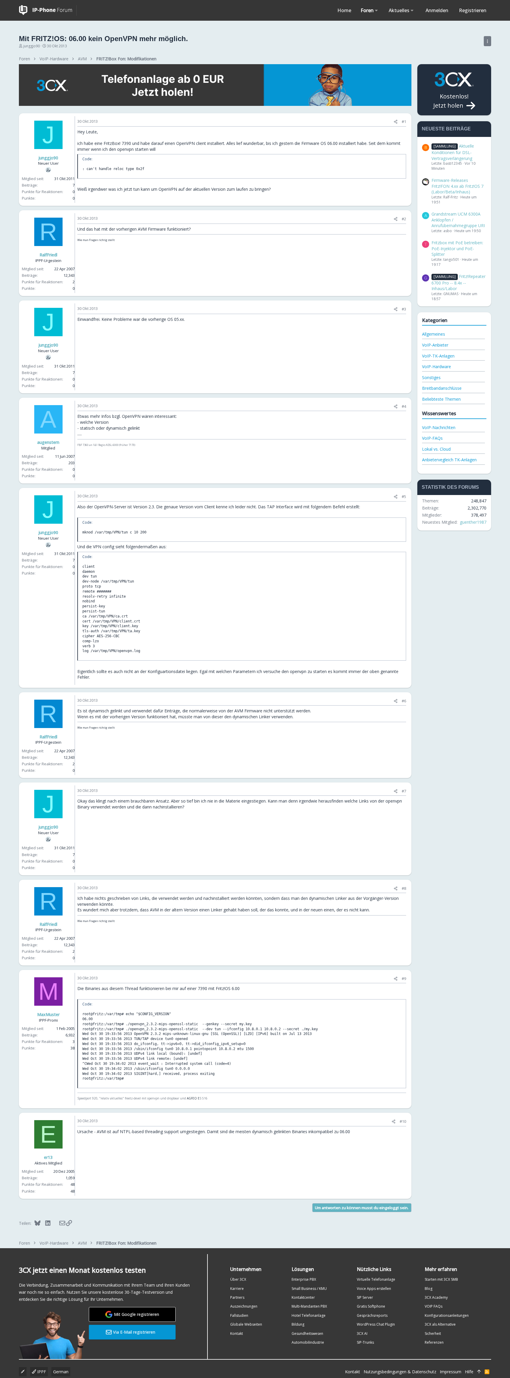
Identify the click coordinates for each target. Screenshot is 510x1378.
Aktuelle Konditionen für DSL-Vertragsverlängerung (452, 152)
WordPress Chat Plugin (376, 1324)
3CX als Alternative (440, 1324)
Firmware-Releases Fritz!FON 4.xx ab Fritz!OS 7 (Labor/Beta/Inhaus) (457, 186)
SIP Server (365, 1297)
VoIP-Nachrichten (438, 427)
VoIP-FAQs (432, 438)
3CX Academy (436, 1297)
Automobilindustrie (308, 1342)
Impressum (450, 1371)
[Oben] (479, 1372)
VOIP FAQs (433, 1306)
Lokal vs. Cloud (436, 449)
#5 (404, 496)
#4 (404, 406)
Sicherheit (433, 1333)
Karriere (237, 1288)
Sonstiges (431, 377)
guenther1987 (473, 522)
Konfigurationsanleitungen (447, 1315)
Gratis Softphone (371, 1306)
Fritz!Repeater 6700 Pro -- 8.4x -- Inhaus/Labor (458, 282)
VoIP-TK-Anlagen (438, 356)
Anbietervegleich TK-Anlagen (449, 459)
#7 (404, 791)
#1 (404, 121)
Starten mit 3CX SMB (441, 1279)
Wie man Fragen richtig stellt (96, 240)
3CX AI (362, 1333)
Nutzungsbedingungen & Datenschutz (400, 1371)
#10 (403, 1121)
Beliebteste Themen (441, 399)
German (60, 1371)
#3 (404, 309)
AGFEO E (193, 1098)
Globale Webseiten (246, 1324)
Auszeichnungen (243, 1306)
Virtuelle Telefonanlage (376, 1279)
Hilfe (469, 1371)
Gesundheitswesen (307, 1333)
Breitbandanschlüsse (442, 388)
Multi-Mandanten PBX (309, 1306)
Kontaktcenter (303, 1297)
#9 (404, 978)
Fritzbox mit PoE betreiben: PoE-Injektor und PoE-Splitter (457, 248)
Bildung (298, 1324)
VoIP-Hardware (436, 366)
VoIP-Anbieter (435, 345)
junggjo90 (31, 45)
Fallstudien (239, 1315)
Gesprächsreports (372, 1315)
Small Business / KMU (309, 1288)
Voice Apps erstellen (374, 1288)
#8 (404, 888)
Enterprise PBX (304, 1279)
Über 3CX (238, 1279)
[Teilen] (396, 121)
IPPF (41, 1371)
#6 (404, 700)
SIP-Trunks (365, 1342)
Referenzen (434, 1342)
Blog (428, 1288)
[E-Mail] (58, 1223)
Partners (237, 1297)
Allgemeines (433, 334)
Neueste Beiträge (446, 128)
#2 (404, 218)
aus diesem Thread (120, 988)
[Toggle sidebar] (487, 41)
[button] (376, 10)
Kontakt (236, 1333)
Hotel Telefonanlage (309, 1315)
